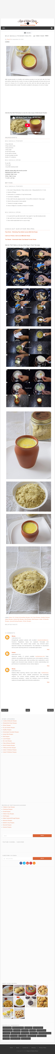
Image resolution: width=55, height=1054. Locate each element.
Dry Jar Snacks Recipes (9, 727)
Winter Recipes (27, 621)
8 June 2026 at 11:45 (16, 654)
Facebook (21, 863)
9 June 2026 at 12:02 (16, 670)
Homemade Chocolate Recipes (11, 732)
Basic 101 (12, 617)
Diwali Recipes (6, 811)
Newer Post (5, 710)
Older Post (50, 710)
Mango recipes (33, 1033)
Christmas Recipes (7, 809)
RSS (34, 863)
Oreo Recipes (14, 1036)
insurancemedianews (42, 640)
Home (27, 710)
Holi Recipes (6, 816)
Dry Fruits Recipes (35, 617)
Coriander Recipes (7, 1030)
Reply (48, 649)
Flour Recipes (6, 1033)
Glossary (33, 1047)
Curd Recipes (25, 1030)
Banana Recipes (7, 1027)
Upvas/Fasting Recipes (16, 621)
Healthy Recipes (45, 617)
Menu (3, 28)
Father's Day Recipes (8, 813)
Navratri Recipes (7, 825)
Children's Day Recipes (9, 807)
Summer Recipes (7, 827)
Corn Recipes (17, 1030)
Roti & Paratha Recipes (9, 745)
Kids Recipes (27, 619)
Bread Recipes (28, 1027)
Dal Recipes (32, 1030)
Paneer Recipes (22, 1036)
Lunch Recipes (6, 738)
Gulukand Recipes (15, 1033)
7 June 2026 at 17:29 (16, 638)
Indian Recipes (9, 619)
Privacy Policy (42, 1047)
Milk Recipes (35, 619)
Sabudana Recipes (15, 1038)
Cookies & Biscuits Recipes (10, 721)
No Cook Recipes (7, 741)
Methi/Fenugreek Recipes (45, 1033)
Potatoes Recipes (42, 1036)
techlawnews (44, 672)
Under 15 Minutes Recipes (10, 750)
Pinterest (30, 863)
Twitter (24, 863)
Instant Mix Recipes (18, 619)
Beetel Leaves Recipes (18, 1027)
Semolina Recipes (26, 1038)
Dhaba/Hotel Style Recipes (10, 723)
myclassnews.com (40, 656)
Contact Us (25, 1047)
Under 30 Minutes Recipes (10, 752)
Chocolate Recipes (38, 1027)
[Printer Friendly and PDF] (7, 42)
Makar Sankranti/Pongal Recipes (11, 818)
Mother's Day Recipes (8, 822)
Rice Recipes (6, 1038)
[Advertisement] (10, 9)
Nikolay (13, 636)
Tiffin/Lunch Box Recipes (9, 747)
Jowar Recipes (25, 1033)
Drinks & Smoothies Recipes (22, 617)
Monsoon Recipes (7, 820)
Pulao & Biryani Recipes (9, 743)
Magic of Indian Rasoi (32, 1051)
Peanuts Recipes (32, 1036)
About (17, 1047)
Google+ (27, 863)
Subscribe (28, 32)
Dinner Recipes (7, 725)
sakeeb (14, 652)
